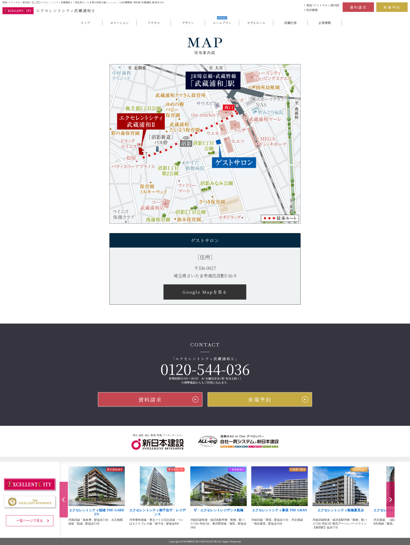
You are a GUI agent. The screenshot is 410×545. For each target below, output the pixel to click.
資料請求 (358, 7)
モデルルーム (256, 22)
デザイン (188, 22)
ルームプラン (222, 22)
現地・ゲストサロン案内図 (322, 5)
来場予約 (392, 7)
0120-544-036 (205, 369)
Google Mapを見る (204, 292)
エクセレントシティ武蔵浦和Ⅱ (66, 10)
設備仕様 (290, 22)
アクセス (154, 22)
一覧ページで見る (29, 520)
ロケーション (119, 22)
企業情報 (324, 22)
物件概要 (312, 10)
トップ (85, 22)
